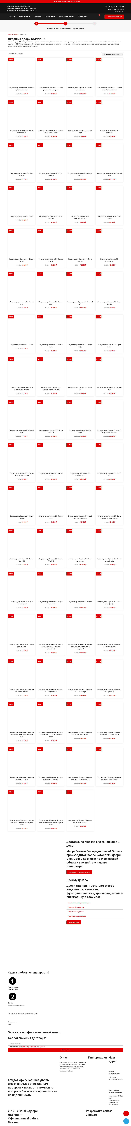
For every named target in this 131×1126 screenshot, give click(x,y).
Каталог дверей (13, 34)
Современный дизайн (75, 912)
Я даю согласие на (27, 1047)
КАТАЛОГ (12, 16)
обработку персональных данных (33, 1047)
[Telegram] (126, 1121)
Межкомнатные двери (66, 16)
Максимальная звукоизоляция (79, 903)
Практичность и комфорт (77, 916)
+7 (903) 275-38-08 (114, 6)
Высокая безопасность (76, 907)
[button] (94, 903)
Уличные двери (24, 16)
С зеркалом (38, 16)
